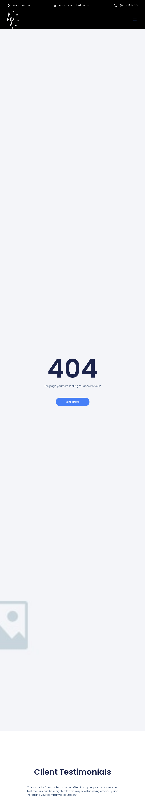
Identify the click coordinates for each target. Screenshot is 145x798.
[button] (135, 20)
